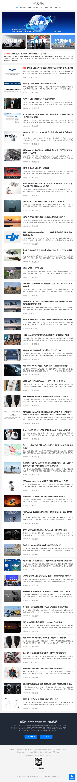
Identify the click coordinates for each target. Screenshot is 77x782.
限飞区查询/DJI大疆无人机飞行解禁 (35, 755)
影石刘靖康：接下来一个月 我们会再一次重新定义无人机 (44, 497)
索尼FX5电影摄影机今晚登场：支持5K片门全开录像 (42, 622)
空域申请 (65, 749)
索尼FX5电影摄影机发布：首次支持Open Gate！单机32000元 (47, 591)
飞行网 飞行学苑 (43, 752)
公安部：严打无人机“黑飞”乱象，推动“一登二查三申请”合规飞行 (47, 576)
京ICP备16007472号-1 (35, 776)
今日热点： (8, 54)
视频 (55, 7)
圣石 (50, 752)
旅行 (50, 7)
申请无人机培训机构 (22, 752)
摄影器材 (36, 7)
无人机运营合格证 (56, 749)
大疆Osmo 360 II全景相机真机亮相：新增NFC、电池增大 (44, 638)
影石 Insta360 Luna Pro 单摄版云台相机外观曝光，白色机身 (46, 481)
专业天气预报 (48, 755)
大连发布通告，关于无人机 (33, 268)
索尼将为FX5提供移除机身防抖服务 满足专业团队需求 (43, 668)
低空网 (27, 749)
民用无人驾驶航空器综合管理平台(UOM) (40, 749)
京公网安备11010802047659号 (51, 776)
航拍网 (38, 3)
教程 (41, 7)
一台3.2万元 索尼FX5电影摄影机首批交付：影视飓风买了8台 (46, 335)
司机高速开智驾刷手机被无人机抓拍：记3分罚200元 (42, 350)
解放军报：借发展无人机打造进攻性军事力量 (29, 54)
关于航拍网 (46, 736)
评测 (60, 7)
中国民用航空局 (20, 749)
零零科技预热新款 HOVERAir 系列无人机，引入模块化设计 (45, 530)
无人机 (29, 7)
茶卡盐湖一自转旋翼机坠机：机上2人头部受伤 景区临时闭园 (45, 607)
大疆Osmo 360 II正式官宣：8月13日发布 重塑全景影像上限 (45, 366)
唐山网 (58, 752)
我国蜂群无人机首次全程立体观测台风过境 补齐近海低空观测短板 (47, 561)
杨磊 (54, 752)
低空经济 (23, 7)
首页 (17, 7)
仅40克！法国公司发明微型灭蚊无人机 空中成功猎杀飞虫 (44, 653)
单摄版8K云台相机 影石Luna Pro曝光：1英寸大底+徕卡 (44, 381)
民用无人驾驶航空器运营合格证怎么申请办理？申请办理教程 (50, 68)
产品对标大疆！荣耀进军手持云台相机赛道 (39, 99)
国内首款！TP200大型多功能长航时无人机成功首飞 (42, 545)
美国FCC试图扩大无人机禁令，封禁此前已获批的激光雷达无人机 (47, 320)
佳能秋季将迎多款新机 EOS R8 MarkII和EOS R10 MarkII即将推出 (47, 684)
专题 (46, 7)
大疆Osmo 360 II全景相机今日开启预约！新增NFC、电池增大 (46, 397)
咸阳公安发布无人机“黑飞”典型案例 (36, 168)
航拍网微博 (31, 736)
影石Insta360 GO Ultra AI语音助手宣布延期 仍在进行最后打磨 (46, 430)
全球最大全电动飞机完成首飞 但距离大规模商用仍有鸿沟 (44, 217)
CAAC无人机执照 (33, 752)
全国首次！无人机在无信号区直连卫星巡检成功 (40, 699)
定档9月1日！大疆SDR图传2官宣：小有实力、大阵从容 (44, 202)
